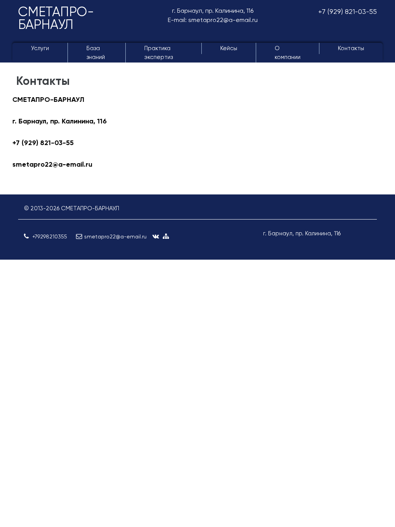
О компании (287, 53)
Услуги (40, 48)
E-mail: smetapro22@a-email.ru (213, 20)
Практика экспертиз (158, 53)
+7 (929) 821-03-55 (347, 11)
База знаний (95, 53)
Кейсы (228, 48)
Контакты (351, 48)
